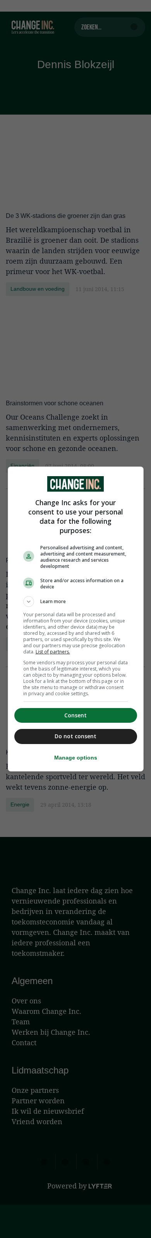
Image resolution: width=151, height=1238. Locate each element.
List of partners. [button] (53, 651)
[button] (75, 601)
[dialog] (76, 619)
